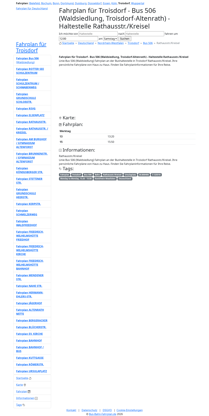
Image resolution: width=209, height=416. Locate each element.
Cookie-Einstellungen (130, 410)
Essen (106, 3)
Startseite (68, 43)
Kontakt (71, 410)
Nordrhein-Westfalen (111, 43)
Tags (19, 405)
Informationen (25, 398)
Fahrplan (21, 391)
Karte (19, 384)
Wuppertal (137, 3)
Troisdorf (133, 43)
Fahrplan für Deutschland (32, 8)
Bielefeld (34, 3)
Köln (114, 3)
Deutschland (86, 43)
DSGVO (107, 410)
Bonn (56, 3)
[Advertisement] (127, 92)
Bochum (46, 3)
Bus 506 (148, 43)
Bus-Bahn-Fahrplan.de (102, 414)
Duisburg (81, 3)
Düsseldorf (95, 3)
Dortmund (67, 3)
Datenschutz (89, 410)
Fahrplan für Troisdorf (31, 47)
